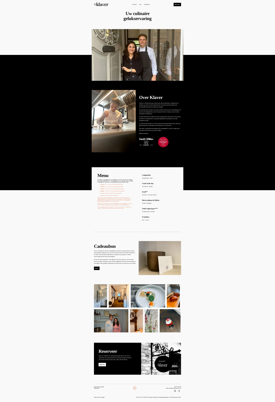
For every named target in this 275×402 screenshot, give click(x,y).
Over (140, 4)
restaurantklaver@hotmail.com (173, 388)
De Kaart (134, 4)
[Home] (134, 389)
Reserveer (177, 4)
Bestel (96, 268)
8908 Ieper (96, 388)
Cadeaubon (147, 4)
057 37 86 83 (177, 386)
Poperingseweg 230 (99, 386)
